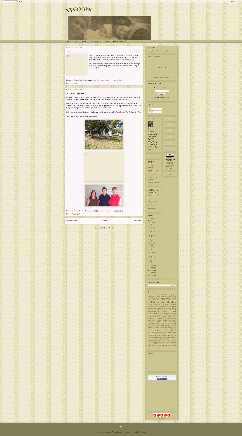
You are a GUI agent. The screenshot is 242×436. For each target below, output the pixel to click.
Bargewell (158, 296)
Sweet (168, 340)
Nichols (168, 330)
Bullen (171, 300)
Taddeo (155, 342)
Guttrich (153, 318)
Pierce (153, 334)
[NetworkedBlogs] (161, 376)
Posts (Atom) (108, 228)
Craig (174, 306)
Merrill (160, 329)
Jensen (163, 321)
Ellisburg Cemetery (153, 182)
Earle (168, 310)
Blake (162, 298)
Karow (166, 321)
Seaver (174, 337)
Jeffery (159, 321)
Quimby (166, 334)
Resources (156, 335)
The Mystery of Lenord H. (152, 178)
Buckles (166, 300)
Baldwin (150, 296)
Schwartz (168, 337)
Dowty (165, 310)
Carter (149, 306)
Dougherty (155, 310)
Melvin (174, 327)
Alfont (156, 294)
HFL (157, 318)
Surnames (83, 41)
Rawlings (150, 335)
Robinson (164, 336)
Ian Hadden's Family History (105, 57)
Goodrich (173, 315)
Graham (163, 316)
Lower (153, 325)
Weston (170, 344)
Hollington (164, 320)
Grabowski (156, 316)
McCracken (173, 325)
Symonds (150, 342)
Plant (157, 334)
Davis (165, 308)
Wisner (164, 345)
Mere (157, 329)
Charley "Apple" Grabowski (153, 131)
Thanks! (69, 51)
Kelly (149, 323)
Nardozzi (156, 330)
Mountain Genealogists (125, 55)
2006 (151, 275)
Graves (169, 316)
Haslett (164, 318)
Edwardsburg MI (157, 311)
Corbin (169, 306)
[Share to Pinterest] (122, 80)
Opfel (165, 332)
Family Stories (158, 313)
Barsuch (163, 296)
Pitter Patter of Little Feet (152, 204)
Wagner (149, 344)
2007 (151, 273)
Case (152, 306)
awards (74, 83)
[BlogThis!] (117, 80)
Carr (174, 304)
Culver (155, 308)
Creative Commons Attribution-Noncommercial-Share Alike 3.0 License (170, 164)
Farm (174, 313)
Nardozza (150, 330)
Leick (166, 323)
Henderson (173, 318)
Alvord (160, 294)
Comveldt (162, 306)
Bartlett (166, 296)
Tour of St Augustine (75, 93)
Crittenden (150, 308)
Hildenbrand (154, 320)
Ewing (164, 311)
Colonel (127, 432)
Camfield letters (168, 302)
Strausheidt (158, 340)
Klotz (153, 323)
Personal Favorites (118, 41)
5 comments (105, 80)
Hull (148, 321)
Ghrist (164, 315)
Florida (80, 214)
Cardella (162, 304)
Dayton (174, 308)
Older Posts (137, 221)
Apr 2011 (152, 248)
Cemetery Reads (153, 175)
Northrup (161, 332)
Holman (169, 320)
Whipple (174, 344)
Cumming (160, 308)
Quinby (170, 334)
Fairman (169, 311)
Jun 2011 (152, 239)
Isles (151, 321)
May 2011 (152, 244)
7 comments (105, 211)
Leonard (170, 323)
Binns (158, 298)
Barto (170, 296)
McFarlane (156, 327)
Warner (157, 344)
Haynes (168, 318)
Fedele (149, 315)
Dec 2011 (152, 223)
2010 (151, 265)
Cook (166, 306)
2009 (151, 268)
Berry (154, 298)
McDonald (150, 327)
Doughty (160, 310)
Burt (149, 302)
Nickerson (173, 330)
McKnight (169, 327)
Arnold (164, 295)
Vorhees (173, 342)
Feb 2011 (152, 256)
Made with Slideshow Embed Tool (161, 77)
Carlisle (168, 304)
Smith (161, 339)
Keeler (170, 321)
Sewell (149, 339)
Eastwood (173, 310)
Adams (153, 294)
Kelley (174, 321)
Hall (160, 318)
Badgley (173, 295)
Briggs (153, 300)
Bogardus (173, 298)
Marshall (168, 325)
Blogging (75, 214)
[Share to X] (119, 80)
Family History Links (95, 41)
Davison (169, 308)
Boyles (149, 300)
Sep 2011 (152, 231)
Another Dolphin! (153, 195)
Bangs (153, 296)
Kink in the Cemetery (151, 166)
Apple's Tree (79, 8)
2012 (151, 218)
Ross (149, 337)
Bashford (173, 296)
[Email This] (115, 80)
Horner (174, 320)
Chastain (157, 306)
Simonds (158, 339)
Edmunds (150, 311)
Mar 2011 (152, 252)
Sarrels (156, 337)
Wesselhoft (165, 344)
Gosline (150, 316)
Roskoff (174, 335)
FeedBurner (165, 97)
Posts (152, 109)
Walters (153, 344)
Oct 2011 (152, 227)
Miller (169, 329)
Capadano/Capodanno (154, 304)
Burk (174, 300)
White (149, 345)
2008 (151, 270)
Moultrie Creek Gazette (119, 99)
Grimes (174, 316)
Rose (169, 335)
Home (68, 41)
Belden (150, 298)
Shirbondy (153, 339)
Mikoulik (165, 329)
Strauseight (151, 340)
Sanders (153, 337)
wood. (149, 347)
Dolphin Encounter (153, 201)
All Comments (154, 112)
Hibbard (149, 320)
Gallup (156, 315)
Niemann (150, 332)
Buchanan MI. (159, 300)
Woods (170, 345)
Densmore (150, 310)
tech (174, 345)
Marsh (164, 325)
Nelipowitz (162, 330)
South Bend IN (168, 339)
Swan (164, 340)
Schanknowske (162, 337)
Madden (159, 325)
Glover (168, 315)
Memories (151, 329)
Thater (158, 342)
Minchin (173, 329)
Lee (163, 323)
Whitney (154, 345)
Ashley (168, 295)
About (75, 41)
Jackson (155, 321)
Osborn (169, 332)
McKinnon (163, 327)
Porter (161, 334)
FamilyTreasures (168, 313)
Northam (155, 332)
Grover (149, 318)
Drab (149, 198)
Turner (163, 342)
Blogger (141, 432)
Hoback (159, 320)
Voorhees (167, 342)
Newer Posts (71, 221)
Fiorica (152, 315)
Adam (149, 295)
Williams (159, 345)
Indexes (107, 41)
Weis (161, 344)
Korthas (158, 323)
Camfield (155, 302)
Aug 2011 (152, 235)
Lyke (156, 325)
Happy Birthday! (152, 208)
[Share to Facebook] (120, 80)
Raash (174, 334)
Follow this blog (161, 378)
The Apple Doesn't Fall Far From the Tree (127, 112)
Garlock (160, 315)
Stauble (174, 339)
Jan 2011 (152, 260)
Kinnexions (72, 99)
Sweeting (173, 340)
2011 (151, 220)
